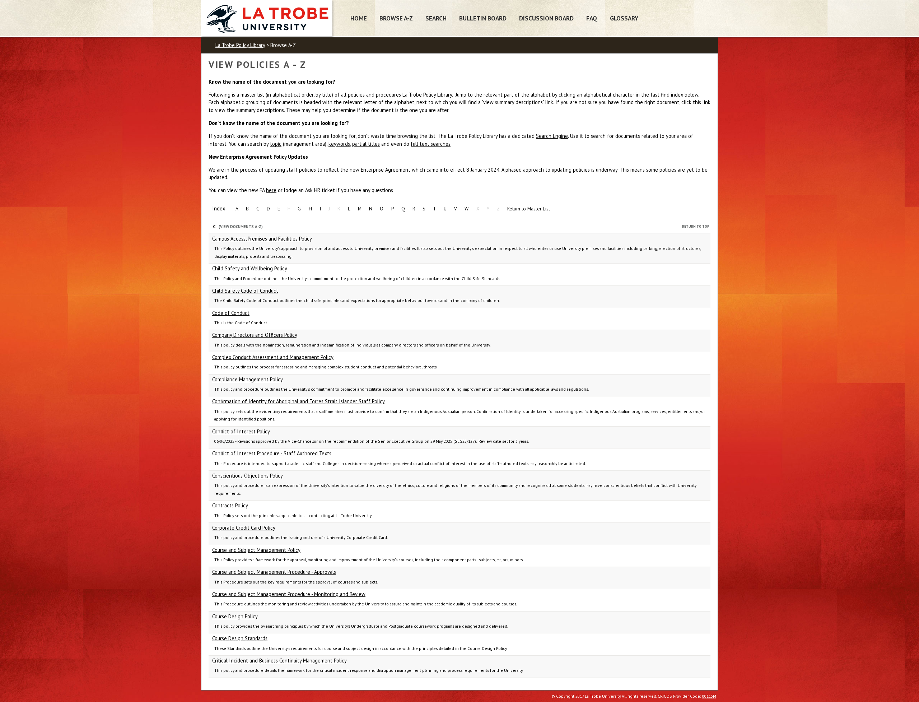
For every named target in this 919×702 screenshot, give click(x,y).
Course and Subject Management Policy (256, 550)
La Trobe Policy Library (240, 45)
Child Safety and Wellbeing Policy (249, 268)
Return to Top (695, 226)
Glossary (624, 18)
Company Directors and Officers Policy (254, 334)
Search (436, 18)
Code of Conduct (230, 313)
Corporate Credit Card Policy (243, 527)
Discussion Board (546, 18)
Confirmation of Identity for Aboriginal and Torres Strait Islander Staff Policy (298, 401)
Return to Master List (528, 208)
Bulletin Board (483, 18)
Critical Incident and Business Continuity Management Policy (279, 660)
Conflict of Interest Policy (241, 431)
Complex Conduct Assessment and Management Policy (272, 357)
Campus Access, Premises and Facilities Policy (262, 238)
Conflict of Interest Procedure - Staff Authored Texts (271, 453)
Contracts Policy (230, 505)
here (271, 190)
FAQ (591, 18)
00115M (709, 696)
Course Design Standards (239, 638)
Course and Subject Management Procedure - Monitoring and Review (288, 594)
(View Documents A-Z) (241, 226)
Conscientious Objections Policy (247, 475)
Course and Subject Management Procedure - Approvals (274, 571)
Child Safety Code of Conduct (245, 290)
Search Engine (552, 136)
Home (358, 18)
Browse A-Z (396, 18)
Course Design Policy (235, 616)
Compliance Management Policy (247, 379)
